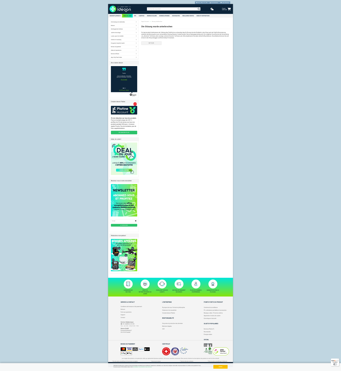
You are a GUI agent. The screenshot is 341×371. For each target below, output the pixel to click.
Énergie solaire (152, 15)
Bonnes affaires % (209, 329)
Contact (123, 317)
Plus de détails (124, 79)
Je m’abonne (124, 225)
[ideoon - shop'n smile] (126, 9)
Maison (113, 25)
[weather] (212, 9)
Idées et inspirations (203, 15)
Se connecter (214, 2)
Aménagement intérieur (117, 29)
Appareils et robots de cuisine (212, 315)
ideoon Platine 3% (115, 15)
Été (135, 15)
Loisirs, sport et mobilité (117, 36)
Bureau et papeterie (116, 46)
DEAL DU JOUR (127, 15)
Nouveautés (207, 331)
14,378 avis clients (124, 90)
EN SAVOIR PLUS (124, 132)
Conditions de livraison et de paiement (131, 306)
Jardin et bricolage (116, 32)
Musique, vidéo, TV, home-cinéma (213, 313)
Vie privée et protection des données (172, 323)
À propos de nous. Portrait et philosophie (173, 307)
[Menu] (338, 359)
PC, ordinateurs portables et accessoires (215, 310)
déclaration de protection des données (142, 367)
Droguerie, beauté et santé (117, 43)
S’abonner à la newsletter (169, 310)
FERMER (220, 366)
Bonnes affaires (164, 15)
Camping (141, 15)
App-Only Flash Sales (116, 57)
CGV (163, 329)
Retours (123, 309)
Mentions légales (167, 326)
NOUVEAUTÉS (176, 15)
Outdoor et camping (116, 39)
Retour (151, 43)
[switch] (335, 364)
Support (123, 314)
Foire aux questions (126, 312)
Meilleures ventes (188, 15)
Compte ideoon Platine (168, 313)
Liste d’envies (225, 2)
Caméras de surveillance (211, 307)
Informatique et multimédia (118, 22)
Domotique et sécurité (210, 318)
